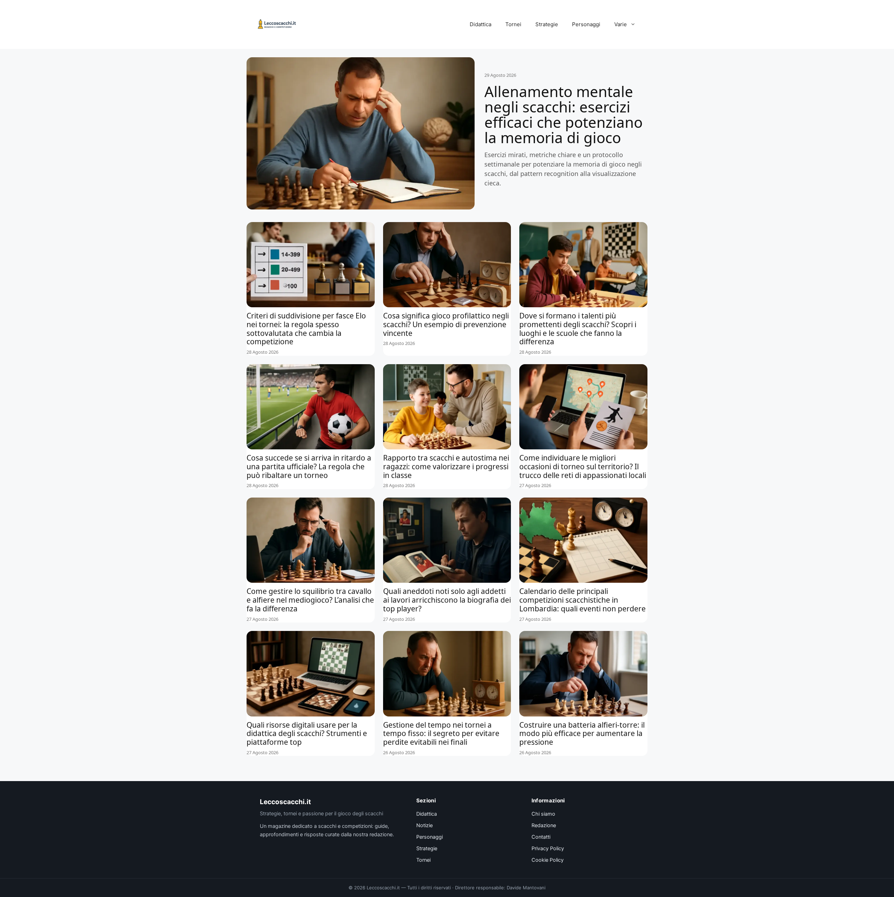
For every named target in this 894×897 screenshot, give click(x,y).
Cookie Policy (548, 860)
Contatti (541, 837)
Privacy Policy (548, 848)
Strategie (546, 24)
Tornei (513, 24)
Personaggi (586, 24)
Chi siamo (543, 814)
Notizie (424, 825)
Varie (620, 24)
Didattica (480, 24)
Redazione (544, 825)
